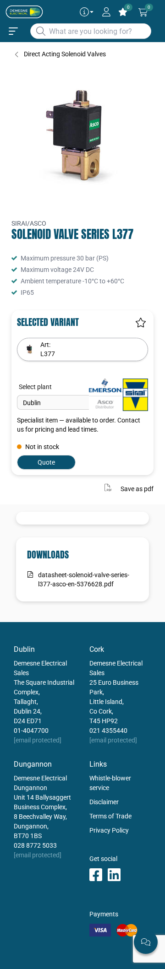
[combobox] (91, 31)
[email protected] (37, 740)
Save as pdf (137, 488)
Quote (46, 462)
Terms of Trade (110, 816)
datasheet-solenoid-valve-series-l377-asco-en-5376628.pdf (83, 579)
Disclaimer (104, 802)
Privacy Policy (109, 830)
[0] (143, 12)
